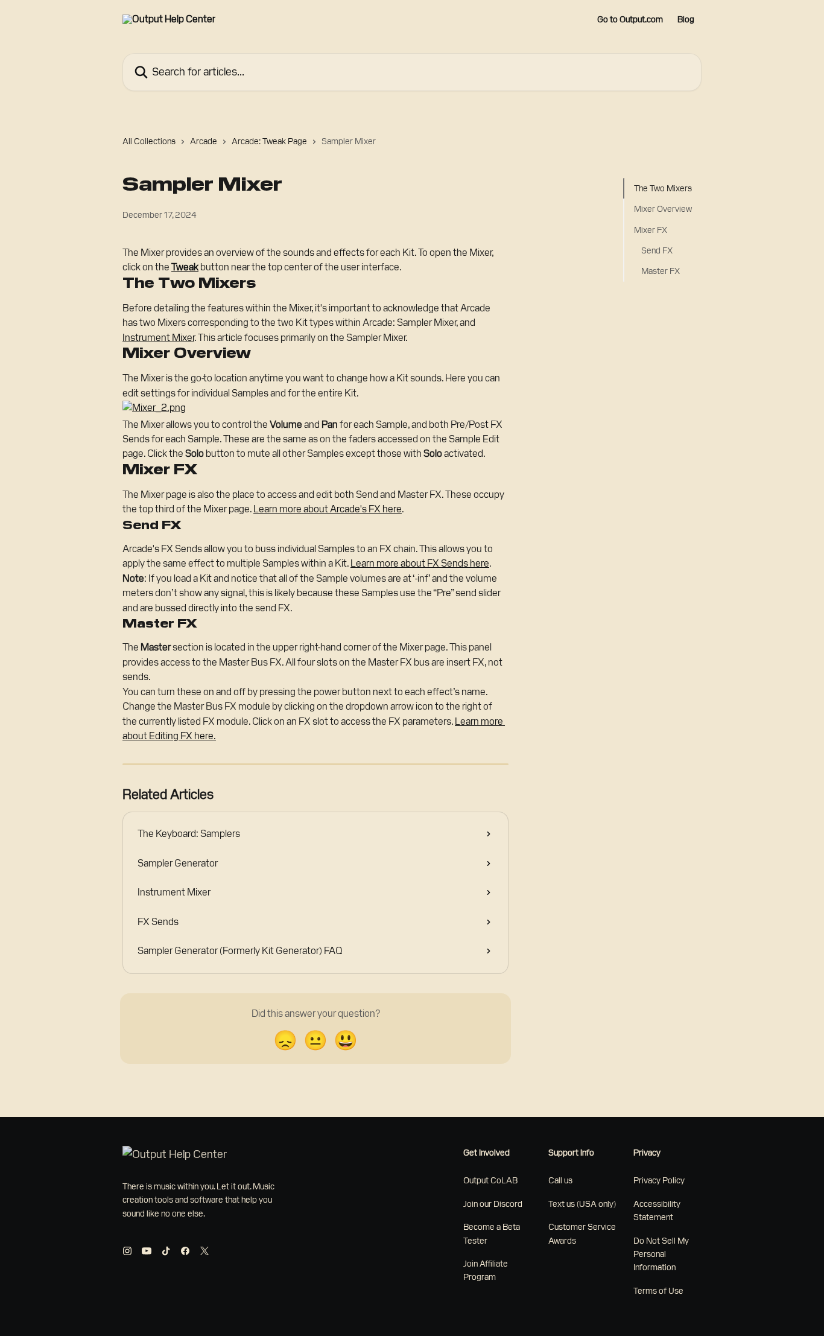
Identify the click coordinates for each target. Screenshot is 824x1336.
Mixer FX (650, 229)
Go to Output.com (630, 19)
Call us (560, 1180)
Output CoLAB (490, 1180)
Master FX (660, 271)
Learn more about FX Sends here (419, 563)
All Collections (149, 141)
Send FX (657, 250)
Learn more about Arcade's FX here (327, 509)
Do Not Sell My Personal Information (661, 1254)
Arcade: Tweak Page (269, 141)
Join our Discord (492, 1203)
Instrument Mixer (158, 337)
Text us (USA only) (582, 1203)
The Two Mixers (663, 188)
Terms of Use (658, 1290)
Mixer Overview (663, 208)
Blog (685, 19)
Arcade (203, 141)
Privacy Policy (659, 1180)
